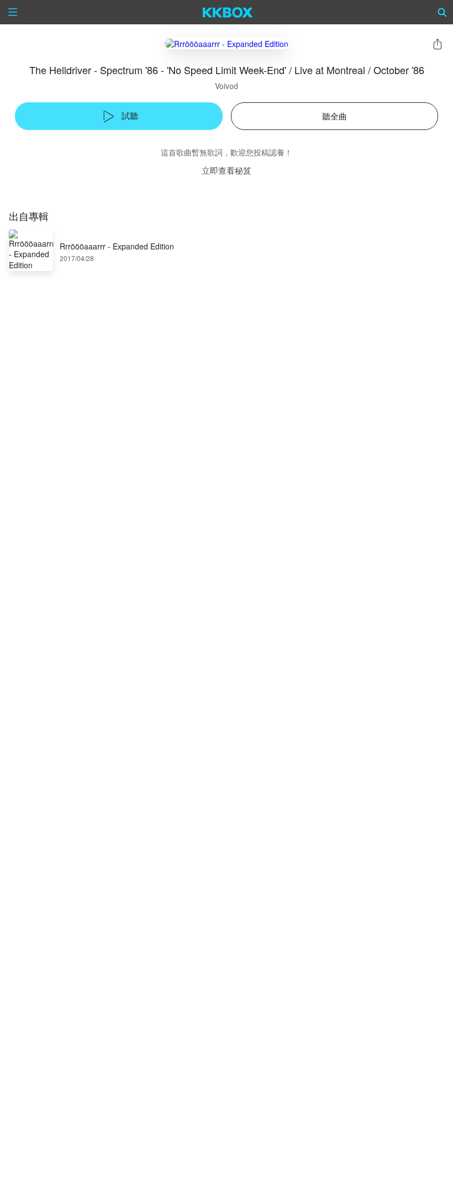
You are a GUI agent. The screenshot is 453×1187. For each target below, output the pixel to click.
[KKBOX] (228, 12)
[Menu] (12, 12)
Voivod (226, 85)
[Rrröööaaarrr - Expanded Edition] (226, 43)
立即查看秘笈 (226, 170)
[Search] (442, 12)
